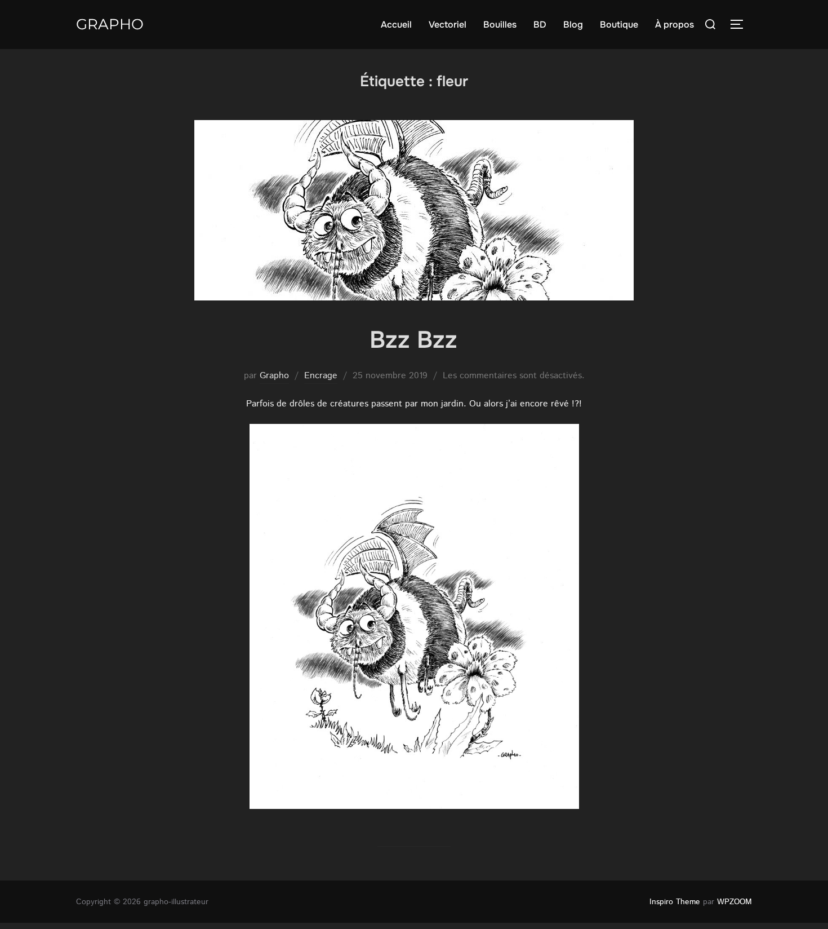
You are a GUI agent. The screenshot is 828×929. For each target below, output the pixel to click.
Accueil (396, 24)
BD (539, 24)
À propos (674, 24)
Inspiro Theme (674, 902)
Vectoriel (447, 24)
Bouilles (500, 24)
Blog (573, 24)
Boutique (619, 24)
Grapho (110, 24)
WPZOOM (734, 902)
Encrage (320, 375)
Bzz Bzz (413, 340)
